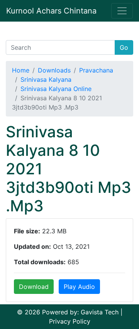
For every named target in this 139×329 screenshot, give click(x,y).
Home (20, 70)
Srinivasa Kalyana (45, 79)
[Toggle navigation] (122, 11)
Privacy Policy (69, 321)
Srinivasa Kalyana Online (56, 89)
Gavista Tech (100, 312)
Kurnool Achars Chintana (51, 10)
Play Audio (79, 286)
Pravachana (96, 70)
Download (34, 286)
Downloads (54, 70)
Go (124, 47)
